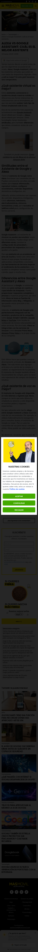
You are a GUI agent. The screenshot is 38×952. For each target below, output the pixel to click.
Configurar (19, 503)
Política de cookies (17, 489)
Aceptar (19, 496)
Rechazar (19, 510)
